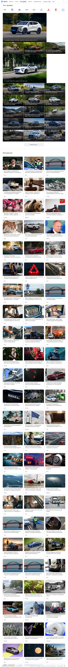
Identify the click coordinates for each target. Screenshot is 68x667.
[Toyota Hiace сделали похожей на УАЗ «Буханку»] (13, 421)
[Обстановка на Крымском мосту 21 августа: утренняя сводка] (13, 569)
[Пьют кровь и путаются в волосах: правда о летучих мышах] (34, 632)
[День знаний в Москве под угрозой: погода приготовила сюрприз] (13, 357)
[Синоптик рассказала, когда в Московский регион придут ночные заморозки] (34, 399)
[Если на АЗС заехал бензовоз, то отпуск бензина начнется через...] (55, 336)
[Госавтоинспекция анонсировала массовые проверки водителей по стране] (34, 166)
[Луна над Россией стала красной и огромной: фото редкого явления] (34, 654)
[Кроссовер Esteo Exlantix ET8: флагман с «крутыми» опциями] (55, 569)
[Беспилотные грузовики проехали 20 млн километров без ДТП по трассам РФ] (13, 442)
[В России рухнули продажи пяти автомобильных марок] (34, 230)
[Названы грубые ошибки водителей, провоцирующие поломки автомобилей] (34, 378)
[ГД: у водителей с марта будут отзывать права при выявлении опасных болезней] (55, 315)
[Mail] (2, 1)
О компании (7, 666)
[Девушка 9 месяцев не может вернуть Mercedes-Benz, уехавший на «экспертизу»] (34, 548)
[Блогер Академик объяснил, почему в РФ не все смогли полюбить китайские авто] (55, 548)
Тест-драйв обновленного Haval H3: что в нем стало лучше (33, 51)
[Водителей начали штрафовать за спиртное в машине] (34, 315)
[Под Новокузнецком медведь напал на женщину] (34, 209)
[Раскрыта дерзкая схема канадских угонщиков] (55, 442)
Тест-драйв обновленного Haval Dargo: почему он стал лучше (12, 92)
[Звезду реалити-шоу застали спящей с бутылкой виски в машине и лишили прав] (13, 272)
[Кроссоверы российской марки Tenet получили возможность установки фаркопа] (55, 654)
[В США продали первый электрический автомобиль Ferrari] (13, 611)
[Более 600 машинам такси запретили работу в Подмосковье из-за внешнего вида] (13, 463)
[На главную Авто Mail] (5, 1)
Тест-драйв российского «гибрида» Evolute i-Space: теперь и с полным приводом (12, 138)
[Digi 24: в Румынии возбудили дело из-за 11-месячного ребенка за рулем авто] (34, 442)
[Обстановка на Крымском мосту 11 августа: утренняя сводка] (55, 166)
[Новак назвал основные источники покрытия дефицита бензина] (13, 590)
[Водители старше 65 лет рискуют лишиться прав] (34, 505)
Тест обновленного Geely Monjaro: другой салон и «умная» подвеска (12, 127)
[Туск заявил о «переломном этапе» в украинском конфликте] (55, 230)
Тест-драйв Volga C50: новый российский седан (16, 81)
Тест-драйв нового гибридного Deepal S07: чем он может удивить (54, 51)
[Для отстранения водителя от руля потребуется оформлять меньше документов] (55, 357)
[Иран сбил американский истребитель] (34, 611)
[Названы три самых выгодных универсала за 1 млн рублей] (55, 378)
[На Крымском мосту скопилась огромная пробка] (55, 294)
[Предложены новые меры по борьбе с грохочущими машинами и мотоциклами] (34, 463)
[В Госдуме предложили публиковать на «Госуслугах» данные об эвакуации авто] (55, 399)
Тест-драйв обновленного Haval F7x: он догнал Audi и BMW (13, 104)
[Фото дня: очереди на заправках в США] (55, 590)
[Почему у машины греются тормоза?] (55, 463)
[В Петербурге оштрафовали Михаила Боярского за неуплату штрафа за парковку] (13, 166)
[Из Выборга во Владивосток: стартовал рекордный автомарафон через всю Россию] (55, 611)
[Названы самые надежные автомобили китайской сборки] (34, 251)
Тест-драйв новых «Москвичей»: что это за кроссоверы (13, 115)
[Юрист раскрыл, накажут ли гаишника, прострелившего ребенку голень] (34, 188)
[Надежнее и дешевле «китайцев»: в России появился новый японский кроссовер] (13, 251)
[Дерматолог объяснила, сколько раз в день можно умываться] (13, 230)
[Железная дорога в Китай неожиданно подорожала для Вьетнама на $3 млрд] (55, 272)
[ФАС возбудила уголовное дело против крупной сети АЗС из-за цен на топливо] (34, 294)
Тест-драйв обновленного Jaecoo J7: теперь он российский (54, 92)
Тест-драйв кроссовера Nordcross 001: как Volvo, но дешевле (54, 104)
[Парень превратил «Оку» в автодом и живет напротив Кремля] (13, 548)
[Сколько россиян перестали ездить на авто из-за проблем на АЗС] (13, 505)
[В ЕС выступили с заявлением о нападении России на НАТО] (34, 421)
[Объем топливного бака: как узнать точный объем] (13, 336)
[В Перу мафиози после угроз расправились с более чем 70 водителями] (55, 251)
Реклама (12, 666)
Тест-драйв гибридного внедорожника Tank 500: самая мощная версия (53, 138)
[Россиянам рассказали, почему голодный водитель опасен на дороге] (13, 315)
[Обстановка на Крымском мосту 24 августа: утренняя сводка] (34, 569)
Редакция (38, 666)
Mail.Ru (2, 666)
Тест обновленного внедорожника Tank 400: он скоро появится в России (54, 115)
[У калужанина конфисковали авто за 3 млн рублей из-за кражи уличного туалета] (13, 188)
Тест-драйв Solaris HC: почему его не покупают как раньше (54, 127)
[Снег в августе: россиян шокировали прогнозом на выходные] (13, 632)
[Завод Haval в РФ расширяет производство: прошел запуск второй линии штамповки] (13, 399)
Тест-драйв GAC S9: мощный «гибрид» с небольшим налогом (33, 92)
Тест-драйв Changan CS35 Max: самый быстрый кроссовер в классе (20, 40)
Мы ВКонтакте (33, 666)
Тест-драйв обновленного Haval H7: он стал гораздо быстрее (33, 104)
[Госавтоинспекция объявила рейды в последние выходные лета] (34, 526)
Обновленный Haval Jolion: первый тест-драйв (33, 139)
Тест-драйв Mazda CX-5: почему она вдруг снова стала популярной (33, 115)
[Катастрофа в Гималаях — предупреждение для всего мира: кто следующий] (55, 188)
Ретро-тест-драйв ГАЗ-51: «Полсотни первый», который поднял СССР (13, 51)
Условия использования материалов (49, 666)
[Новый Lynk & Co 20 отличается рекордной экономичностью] (13, 654)
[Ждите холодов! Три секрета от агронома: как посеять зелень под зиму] (34, 590)
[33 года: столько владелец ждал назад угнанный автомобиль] (34, 336)
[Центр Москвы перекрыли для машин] (55, 505)
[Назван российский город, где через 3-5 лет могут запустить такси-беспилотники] (34, 484)
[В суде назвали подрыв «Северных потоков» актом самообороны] (55, 484)
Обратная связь (60, 666)
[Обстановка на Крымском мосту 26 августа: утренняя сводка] (13, 526)
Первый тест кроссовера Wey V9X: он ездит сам (33, 127)
